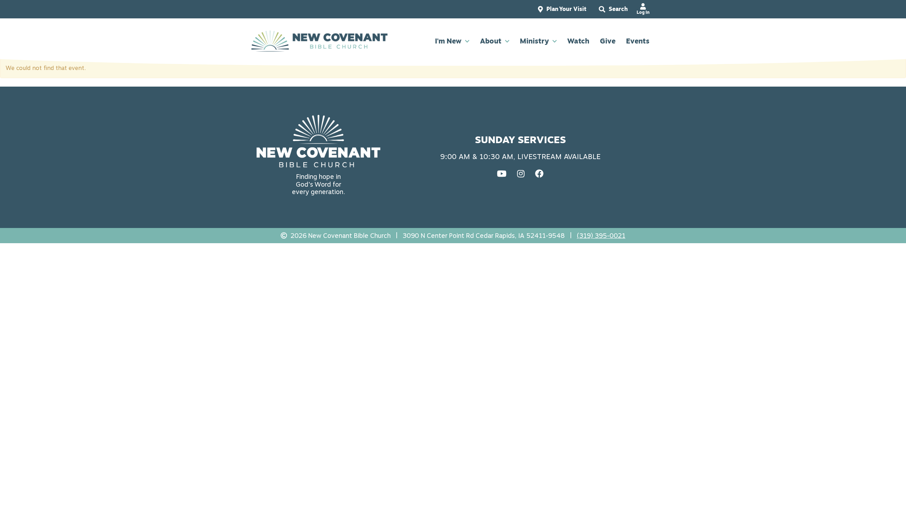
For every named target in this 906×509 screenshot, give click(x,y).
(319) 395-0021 (601, 235)
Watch (578, 41)
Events (637, 41)
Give (607, 41)
